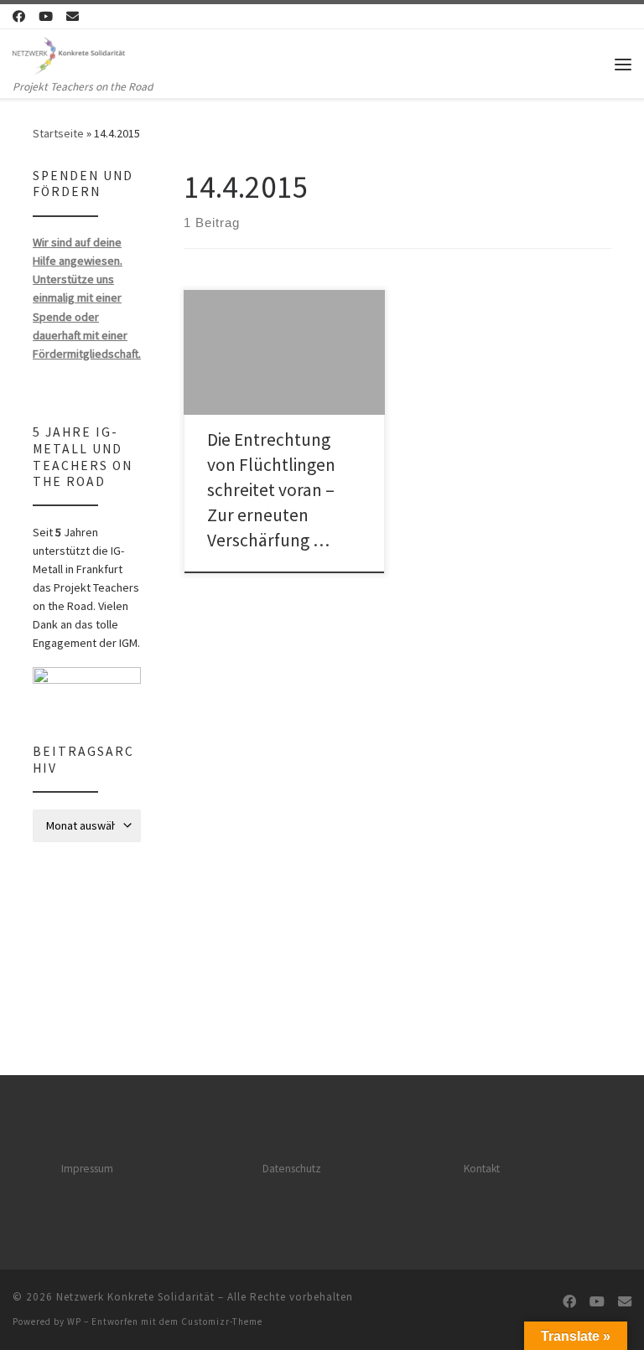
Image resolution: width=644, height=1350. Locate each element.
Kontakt (482, 1168)
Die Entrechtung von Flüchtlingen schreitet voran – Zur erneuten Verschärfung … (271, 489)
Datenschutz (291, 1168)
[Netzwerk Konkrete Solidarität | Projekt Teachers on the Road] (69, 53)
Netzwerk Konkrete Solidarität (135, 1297)
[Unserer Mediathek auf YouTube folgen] (46, 16)
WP (74, 1321)
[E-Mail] (72, 16)
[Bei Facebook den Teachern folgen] (19, 16)
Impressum (87, 1168)
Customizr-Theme (221, 1321)
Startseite (58, 133)
